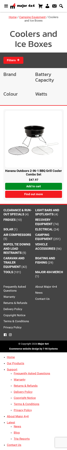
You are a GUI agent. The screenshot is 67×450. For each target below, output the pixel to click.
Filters (11, 60)
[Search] (61, 5)
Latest (11, 422)
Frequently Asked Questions (32, 373)
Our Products (15, 363)
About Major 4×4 (46, 286)
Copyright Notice (14, 315)
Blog (17, 432)
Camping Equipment (32, 17)
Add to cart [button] (33, 186)
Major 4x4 (43, 343)
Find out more (33, 194)
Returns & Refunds (15, 303)
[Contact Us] (54, 5)
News (39, 292)
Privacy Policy (12, 327)
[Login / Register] (47, 5)
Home (13, 17)
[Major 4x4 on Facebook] (5, 335)
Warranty (9, 296)
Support (12, 369)
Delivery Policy (12, 309)
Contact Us (42, 299)
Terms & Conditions (16, 321)
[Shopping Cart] (40, 5)
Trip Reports (22, 438)
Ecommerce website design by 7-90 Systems (33, 348)
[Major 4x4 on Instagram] (10, 335)
